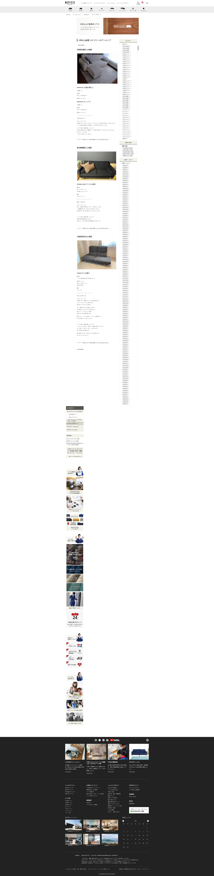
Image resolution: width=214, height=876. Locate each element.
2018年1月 (125, 276)
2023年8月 (125, 180)
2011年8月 (125, 371)
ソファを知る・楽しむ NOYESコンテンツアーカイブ (74, 690)
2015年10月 (125, 324)
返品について (111, 795)
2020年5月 (125, 234)
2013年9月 (125, 355)
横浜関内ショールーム (73, 845)
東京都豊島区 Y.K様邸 (84, 148)
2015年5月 (125, 332)
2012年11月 (125, 359)
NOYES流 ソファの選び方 (74, 522)
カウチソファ (112, 10)
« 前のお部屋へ (81, 45)
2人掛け (81, 10)
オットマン (101, 10)
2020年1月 (125, 240)
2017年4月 (125, 292)
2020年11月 (125, 226)
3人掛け (70, 10)
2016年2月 (125, 317)
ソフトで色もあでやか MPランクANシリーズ (74, 587)
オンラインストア (77, 14)
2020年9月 (125, 230)
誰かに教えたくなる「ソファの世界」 (96, 793)
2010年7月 (125, 384)
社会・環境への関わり (82, 869)
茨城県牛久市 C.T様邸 (128, 155)
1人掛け (91, 10)
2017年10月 (125, 282)
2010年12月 (125, 376)
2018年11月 (125, 259)
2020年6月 (125, 232)
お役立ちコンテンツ (87, 3)
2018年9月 (125, 263)
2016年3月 (125, 315)
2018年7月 (125, 267)
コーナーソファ (122, 10)
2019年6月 (125, 249)
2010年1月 (125, 396)
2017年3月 (125, 294)
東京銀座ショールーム (91, 831)
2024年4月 (125, 165)
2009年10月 (125, 401)
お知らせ (89, 802)
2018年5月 (125, 271)
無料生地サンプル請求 (92, 789)
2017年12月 (125, 278)
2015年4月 (125, 334)
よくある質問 (111, 809)
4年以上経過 (92, 139)
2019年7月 (125, 248)
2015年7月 (125, 328)
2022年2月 (125, 203)
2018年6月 (125, 269)
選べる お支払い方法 (74, 645)
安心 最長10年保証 (74, 665)
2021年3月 (125, 219)
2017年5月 (125, 290)
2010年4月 (125, 390)
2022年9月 (125, 192)
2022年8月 (125, 194)
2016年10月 (125, 303)
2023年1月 (125, 186)
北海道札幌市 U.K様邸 (84, 49)
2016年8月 (125, 305)
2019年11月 (125, 242)
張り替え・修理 (111, 807)
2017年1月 (125, 298)
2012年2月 (125, 361)
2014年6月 (125, 346)
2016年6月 (125, 309)
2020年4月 (125, 236)
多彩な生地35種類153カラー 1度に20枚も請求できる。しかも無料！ (74, 554)
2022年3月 (125, 201)
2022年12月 (125, 188)
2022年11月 (125, 190)
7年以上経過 (125, 103)
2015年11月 (125, 323)
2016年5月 (125, 311)
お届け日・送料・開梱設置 (114, 793)
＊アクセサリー (143, 10)
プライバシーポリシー (93, 869)
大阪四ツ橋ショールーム (92, 845)
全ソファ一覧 (133, 10)
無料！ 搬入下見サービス (74, 601)
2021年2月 (125, 221)
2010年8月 (125, 382)
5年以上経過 (125, 100)
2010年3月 (125, 392)
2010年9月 (125, 380)
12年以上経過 (126, 48)
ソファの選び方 (90, 791)
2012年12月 (125, 357)
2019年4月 (125, 253)
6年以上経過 (125, 102)
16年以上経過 (126, 52)
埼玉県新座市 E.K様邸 (128, 148)
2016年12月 (125, 299)
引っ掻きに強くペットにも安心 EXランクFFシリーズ (74, 569)
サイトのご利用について (104, 869)
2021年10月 (125, 211)
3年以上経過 (125, 96)
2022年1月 (125, 205)
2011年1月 (125, 374)
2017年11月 (125, 280)
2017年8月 (125, 286)
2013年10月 (125, 353)
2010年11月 (125, 378)
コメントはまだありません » (102, 139)
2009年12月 (125, 398)
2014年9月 (125, 342)
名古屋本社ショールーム (73, 831)
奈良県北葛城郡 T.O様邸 (128, 151)
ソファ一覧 (68, 812)
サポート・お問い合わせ (114, 811)
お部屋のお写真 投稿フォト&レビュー (74, 485)
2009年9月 (125, 403)
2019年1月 (125, 257)
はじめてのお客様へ (112, 787)
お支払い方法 (111, 791)
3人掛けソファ (85, 139)
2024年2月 (125, 169)
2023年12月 (125, 173)
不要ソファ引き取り (112, 797)
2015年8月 (125, 326)
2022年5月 (125, 198)
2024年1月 (125, 171)
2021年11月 (125, 209)
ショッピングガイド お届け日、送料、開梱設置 (74, 652)
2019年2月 (125, 255)
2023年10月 (125, 176)
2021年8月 (125, 215)
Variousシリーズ (69, 793)
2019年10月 (125, 244)
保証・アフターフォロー (114, 803)
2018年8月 (125, 265)
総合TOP (68, 14)
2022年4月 (125, 199)
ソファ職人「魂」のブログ (74, 719)
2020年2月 (125, 238)
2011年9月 (125, 369)
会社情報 (121, 869)
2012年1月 (125, 363)
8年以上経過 (125, 105)
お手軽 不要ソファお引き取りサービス (74, 658)
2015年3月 (125, 336)
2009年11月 (125, 399)
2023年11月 (125, 174)
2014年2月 (125, 349)
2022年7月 (125, 196)
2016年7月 (125, 307)
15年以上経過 (126, 50)
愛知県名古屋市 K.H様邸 (128, 153)
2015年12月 (125, 321)
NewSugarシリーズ (70, 791)
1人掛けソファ (126, 53)
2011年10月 (125, 367)
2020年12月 (125, 224)
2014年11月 (125, 340)
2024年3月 (125, 167)
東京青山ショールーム (110, 831)
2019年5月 (125, 251)
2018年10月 (125, 261)
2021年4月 (125, 217)
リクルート (139, 869)
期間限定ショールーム (110, 845)
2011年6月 (125, 373)
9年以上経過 (125, 107)
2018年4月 (125, 273)
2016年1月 (125, 319)
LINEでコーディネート (74, 504)
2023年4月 (125, 182)
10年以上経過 (126, 46)
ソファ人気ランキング (92, 795)
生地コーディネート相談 (72, 441)
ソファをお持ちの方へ (113, 789)
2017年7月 (125, 288)
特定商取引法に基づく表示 (130, 869)
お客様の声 (86, 14)
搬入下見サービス (112, 799)
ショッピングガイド (123, 3)
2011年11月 (125, 365)
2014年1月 (125, 351)
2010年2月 (125, 394)
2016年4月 (125, 313)
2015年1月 (125, 338)
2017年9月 (125, 284)
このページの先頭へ (147, 740)
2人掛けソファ (85, 228)
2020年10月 (125, 228)
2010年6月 (125, 386)
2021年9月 (125, 213)
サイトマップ (146, 869)
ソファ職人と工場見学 (134, 789)
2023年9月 (125, 178)
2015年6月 (125, 330)
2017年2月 (125, 296)
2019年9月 (125, 246)
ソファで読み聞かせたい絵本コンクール (74, 706)
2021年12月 (125, 207)
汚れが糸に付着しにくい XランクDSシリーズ (74, 578)
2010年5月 (125, 388)
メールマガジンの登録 (92, 804)
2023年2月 (125, 184)
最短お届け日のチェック (114, 801)
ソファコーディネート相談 (73, 438)
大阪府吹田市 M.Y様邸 (84, 236)
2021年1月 (125, 223)
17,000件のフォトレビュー (93, 787)
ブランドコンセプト (100, 3)
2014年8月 (125, 344)
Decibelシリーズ (69, 787)
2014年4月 (125, 348)
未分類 (124, 138)
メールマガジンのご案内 (70, 869)
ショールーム (112, 3)
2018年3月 (125, 274)
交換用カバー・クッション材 (115, 805)
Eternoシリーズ (69, 789)
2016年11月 (125, 301)
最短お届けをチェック (74, 619)
